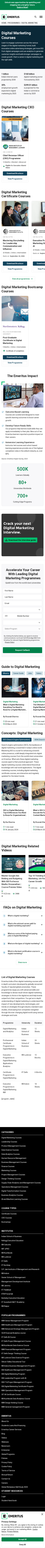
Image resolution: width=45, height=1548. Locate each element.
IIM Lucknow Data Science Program (15, 1358)
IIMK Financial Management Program (16, 1349)
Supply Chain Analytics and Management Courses (21, 1183)
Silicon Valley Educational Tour (13, 1362)
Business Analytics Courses (12, 1195)
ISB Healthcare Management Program (17, 1370)
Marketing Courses (9, 1170)
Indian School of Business (25, 1031)
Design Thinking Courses (11, 1179)
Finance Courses (8, 1166)
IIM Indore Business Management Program (18, 1366)
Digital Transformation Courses (14, 1191)
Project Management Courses (13, 1175)
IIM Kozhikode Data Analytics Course (16, 1399)
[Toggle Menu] (41, 17)
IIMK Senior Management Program (15, 1321)
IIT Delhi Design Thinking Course (14, 1353)
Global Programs (8, 1454)
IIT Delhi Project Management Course (16, 1341)
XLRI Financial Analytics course (14, 1333)
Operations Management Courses (15, 1187)
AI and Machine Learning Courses (15, 1199)
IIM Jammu (6, 1286)
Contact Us (6, 1479)
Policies (5, 1458)
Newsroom (6, 1446)
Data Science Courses (10, 1150)
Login (4, 1496)
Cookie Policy (7, 1466)
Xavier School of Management (14, 1277)
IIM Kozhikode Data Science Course (15, 1345)
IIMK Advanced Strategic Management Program (20, 1329)
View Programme (15, 179)
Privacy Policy (7, 1462)
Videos (4, 1438)
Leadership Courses (9, 1142)
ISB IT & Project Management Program (17, 1382)
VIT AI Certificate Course (11, 1394)
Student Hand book (9, 1501)
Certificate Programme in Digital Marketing (9, 1075)
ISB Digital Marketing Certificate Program (18, 1386)
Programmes (14, 23)
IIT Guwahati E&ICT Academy (13, 1302)
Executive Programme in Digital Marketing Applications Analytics (9, 1060)
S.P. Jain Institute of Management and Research (20, 1269)
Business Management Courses (14, 1162)
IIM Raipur (5, 1306)
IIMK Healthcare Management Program (17, 1325)
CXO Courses (7, 1218)
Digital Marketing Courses (12, 1138)
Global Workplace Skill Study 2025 (15, 1487)
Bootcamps (6, 1222)
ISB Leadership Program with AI (14, 1378)
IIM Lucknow (26, 1055)
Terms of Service (8, 1471)
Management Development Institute (16, 1282)
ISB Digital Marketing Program (13, 1374)
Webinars (5, 1442)
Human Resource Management (14, 1158)
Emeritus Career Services (12, 1430)
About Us (5, 1421)
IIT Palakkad (6, 1290)
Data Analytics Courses (11, 1154)
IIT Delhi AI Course (9, 1337)
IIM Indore (25, 1084)
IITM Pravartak (7, 1294)
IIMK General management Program (16, 1407)
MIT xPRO (5, 1249)
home (4, 23)
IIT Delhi (25, 1072)
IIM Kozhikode (7, 1253)
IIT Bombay (6, 1265)
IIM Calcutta (6, 1245)
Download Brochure (15, 173)
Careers (5, 1483)
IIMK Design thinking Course (12, 1403)
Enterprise (6, 1450)
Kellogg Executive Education (13, 1241)
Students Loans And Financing (13, 1425)
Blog (3, 1434)
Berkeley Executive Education (13, 1298)
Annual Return (7, 1475)
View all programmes (21, 279)
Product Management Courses (14, 1146)
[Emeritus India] (11, 16)
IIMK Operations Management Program (17, 1390)
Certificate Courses (9, 1214)
